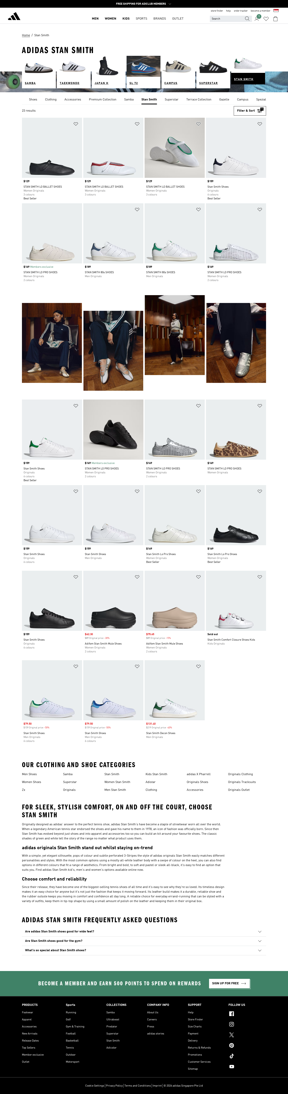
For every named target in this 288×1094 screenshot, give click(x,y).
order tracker (241, 11)
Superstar (70, 782)
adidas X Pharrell (199, 774)
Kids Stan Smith (156, 774)
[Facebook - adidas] (247, 1014)
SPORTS (141, 18)
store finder (217, 11)
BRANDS (159, 18)
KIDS (126, 18)
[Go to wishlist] (266, 19)
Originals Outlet (239, 790)
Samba (67, 774)
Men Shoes (29, 774)
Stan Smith (111, 774)
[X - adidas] (247, 1035)
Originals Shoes (197, 782)
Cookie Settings (94, 1085)
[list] (144, 99)
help (228, 11)
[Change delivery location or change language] (276, 11)
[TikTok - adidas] (247, 1056)
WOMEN (110, 18)
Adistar (151, 782)
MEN (95, 18)
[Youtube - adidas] (247, 1067)
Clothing (151, 790)
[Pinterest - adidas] (247, 1046)
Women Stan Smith (117, 782)
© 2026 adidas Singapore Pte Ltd (183, 1085)
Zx (23, 790)
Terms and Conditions (137, 1085)
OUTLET (178, 18)
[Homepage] (14, 17)
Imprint (157, 1085)
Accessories (195, 790)
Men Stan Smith (115, 790)
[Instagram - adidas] (247, 1025)
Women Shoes (31, 782)
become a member (260, 11)
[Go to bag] (275, 19)
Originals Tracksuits (242, 782)
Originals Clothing (240, 774)
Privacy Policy (114, 1085)
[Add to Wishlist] (76, 124)
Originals (69, 790)
